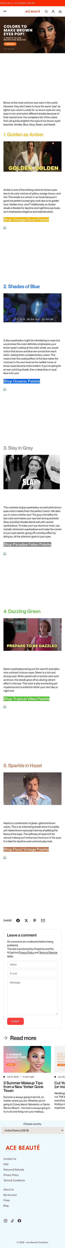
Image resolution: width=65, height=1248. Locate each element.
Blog (5, 1205)
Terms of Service (48, 952)
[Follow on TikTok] (12, 1221)
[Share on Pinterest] (35, 920)
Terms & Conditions (14, 1180)
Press (6, 1200)
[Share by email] (43, 920)
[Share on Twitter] (26, 920)
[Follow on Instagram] (5, 1221)
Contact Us (9, 1158)
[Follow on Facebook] (19, 1221)
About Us (8, 1189)
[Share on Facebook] (18, 920)
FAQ (5, 1164)
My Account (10, 1194)
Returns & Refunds (13, 1169)
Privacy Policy (26, 952)
